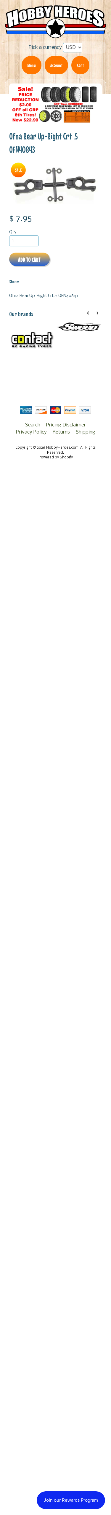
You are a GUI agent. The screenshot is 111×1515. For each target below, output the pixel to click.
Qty (12, 232)
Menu (31, 65)
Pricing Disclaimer (66, 425)
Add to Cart (29, 259)
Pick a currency (45, 47)
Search (32, 425)
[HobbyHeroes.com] (55, 35)
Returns (61, 432)
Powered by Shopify (55, 457)
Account (56, 65)
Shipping (85, 432)
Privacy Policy (31, 432)
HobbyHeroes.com (62, 448)
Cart (80, 65)
